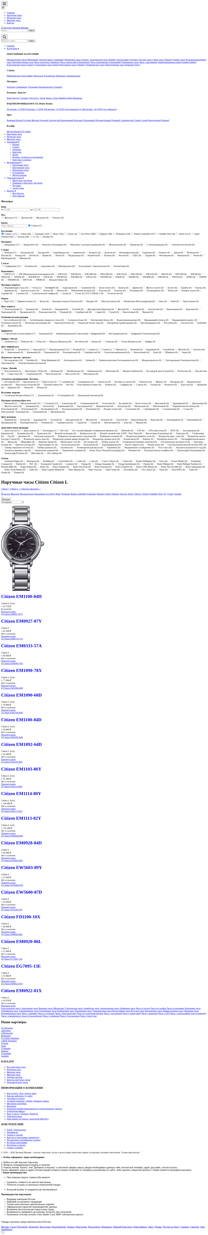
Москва (5, 1227)
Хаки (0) (157, 352)
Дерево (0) (137, 288)
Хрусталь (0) (186, 384)
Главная (10, 12)
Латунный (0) (124, 406)
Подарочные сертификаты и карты (23, 1140)
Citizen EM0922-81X (21, 990)
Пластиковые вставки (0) (89, 384)
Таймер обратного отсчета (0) (19, 447)
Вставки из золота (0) (125, 382)
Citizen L (15, 489)
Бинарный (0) (46, 333)
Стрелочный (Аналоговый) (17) (20, 333)
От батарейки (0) (65, 395)
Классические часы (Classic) (20, 65)
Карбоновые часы (65, 1011)
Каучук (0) (200, 288)
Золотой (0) (48, 406)
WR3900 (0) (106, 277)
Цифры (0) (149, 341)
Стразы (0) (141, 384)
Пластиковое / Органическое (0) (94, 266)
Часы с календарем (132, 1013)
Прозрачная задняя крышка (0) (122, 323)
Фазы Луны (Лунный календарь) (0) (107, 450)
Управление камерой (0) (46, 450)
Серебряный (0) (151, 409)
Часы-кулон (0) (72, 374)
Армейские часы (91, 1008)
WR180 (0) (195, 274)
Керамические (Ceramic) (50, 87)
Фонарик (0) (134, 450)
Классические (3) (13, 371)
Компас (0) (148, 439)
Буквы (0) (96, 341)
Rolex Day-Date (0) (81, 467)
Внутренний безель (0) (101, 320)
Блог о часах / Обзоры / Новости (22, 1114)
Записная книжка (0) (44, 436)
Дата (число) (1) (12, 430)
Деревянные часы (9, 1011)
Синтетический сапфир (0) (44, 293)
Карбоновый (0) (65, 406)
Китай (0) (34, 255)
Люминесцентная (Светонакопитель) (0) (118, 360)
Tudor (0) (193, 469)
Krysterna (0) (30, 266)
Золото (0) (172, 288)
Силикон (24, 98)
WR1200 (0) (136, 274)
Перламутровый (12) (59, 349)
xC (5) (35, 236)
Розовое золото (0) (190, 290)
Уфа (202, 1227)
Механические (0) (117, 244)
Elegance (101, 494)
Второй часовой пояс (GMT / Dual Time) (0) (120, 433)
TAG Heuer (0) (148, 469)
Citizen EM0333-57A (21, 645)
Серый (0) (100, 312)
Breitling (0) (48, 461)
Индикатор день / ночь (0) (171, 436)
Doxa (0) (163, 461)
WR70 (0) (27, 280)
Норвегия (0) (94, 255)
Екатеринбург (59, 1227)
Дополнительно (14, 1116)
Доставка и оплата (16, 1098)
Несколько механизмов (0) (37, 323)
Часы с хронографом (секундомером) (188, 1013)
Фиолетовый (154, 120)
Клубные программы (17, 1142)
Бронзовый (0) (161, 403)
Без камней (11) (12, 382)
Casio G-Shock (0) (110, 461)
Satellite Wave (156, 494)
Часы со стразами (46, 1013)
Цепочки (16, 149)
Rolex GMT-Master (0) (147, 467)
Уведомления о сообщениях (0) (139, 447)
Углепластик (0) (115, 293)
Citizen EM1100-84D (21, 719)
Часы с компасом (149, 1013)
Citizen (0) (127, 461)
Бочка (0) (44, 301)
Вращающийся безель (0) (156, 320)
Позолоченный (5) (13, 309)
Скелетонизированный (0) (117, 352)
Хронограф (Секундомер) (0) (190, 450)
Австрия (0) (43, 252)
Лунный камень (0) (53, 384)
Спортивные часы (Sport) (46, 65)
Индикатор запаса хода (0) (36, 439)
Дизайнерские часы (94, 65)
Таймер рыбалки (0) (47, 447)
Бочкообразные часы (11, 1013)
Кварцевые (40, 494)
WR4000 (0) (148, 277)
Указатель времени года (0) (17, 450)
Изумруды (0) (177, 382)
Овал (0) (162, 301)
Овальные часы (191, 1011)
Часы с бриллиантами (65, 1013)
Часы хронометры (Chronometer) (106, 62)
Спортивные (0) (34, 374)
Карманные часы (130, 62)
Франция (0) (183, 255)
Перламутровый (103, 120)
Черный (165, 120)
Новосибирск (140, 1227)
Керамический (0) (105, 406)
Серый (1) (93, 349)
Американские (73, 76)
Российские (49, 76)
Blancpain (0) (33, 461)
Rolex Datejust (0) (61, 467)
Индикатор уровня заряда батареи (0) (70, 439)
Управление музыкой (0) (73, 450)
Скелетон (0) (187, 323)
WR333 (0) (91, 277)
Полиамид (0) (136, 290)
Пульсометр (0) (91, 445)
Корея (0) (47, 255)
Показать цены (8, 611)
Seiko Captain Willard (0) (53, 469)
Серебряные (21, 87)
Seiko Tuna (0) (95, 469)
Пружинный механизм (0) (90, 395)
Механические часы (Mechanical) (22, 60)
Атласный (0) (108, 403)
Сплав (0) (66, 293)
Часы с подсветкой (113, 1013)
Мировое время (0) (47, 442)
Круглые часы (137, 1011)
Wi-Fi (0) (174, 430)
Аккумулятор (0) (45, 395)
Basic (58, 494)
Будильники (18, 172)
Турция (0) (150, 255)
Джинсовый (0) (199, 403)
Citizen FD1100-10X (20, 916)
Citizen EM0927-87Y (21, 621)
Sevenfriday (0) (130, 469)
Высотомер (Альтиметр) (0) (159, 433)
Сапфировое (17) (12, 266)
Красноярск (94, 1227)
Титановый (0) (39, 412)
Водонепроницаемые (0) (128, 320)
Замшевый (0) (32, 406)
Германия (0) (148, 252)
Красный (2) (39, 349)
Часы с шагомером (148, 62)
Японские (38, 76)
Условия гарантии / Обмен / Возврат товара (28, 1101)
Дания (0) (178, 252)
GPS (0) (141, 430)
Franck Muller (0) (179, 461)
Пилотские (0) (184, 371)
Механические (27, 494)
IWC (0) (33, 464)
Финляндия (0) (166, 255)
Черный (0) (147, 312)
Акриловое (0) (47, 266)
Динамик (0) (24, 436)
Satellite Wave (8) (167, 234)
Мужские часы (14, 18)
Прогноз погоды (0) (25, 445)
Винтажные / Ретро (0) (35, 371)
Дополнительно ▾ (15, 178)
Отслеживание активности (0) (175, 442)
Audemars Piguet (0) (13, 461)
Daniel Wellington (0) (145, 461)
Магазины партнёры (17, 1103)
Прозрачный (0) (27, 312)
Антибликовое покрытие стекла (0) (46, 320)
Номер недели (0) (110, 442)
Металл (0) (62, 290)
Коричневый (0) (174, 309)
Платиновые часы (47, 1011)
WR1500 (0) (181, 274)
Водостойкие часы (121, 1011)
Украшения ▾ (13, 142)
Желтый (36, 120)
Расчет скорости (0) (134, 445)
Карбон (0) (186, 288)
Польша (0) (109, 255)
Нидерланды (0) (76, 255)
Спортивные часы (29, 1008)
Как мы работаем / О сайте (20, 1096)
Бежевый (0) (32, 309)
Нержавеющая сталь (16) (16, 288)
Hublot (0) (21, 464)
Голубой (27, 120)
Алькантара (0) (69, 403)
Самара (184, 1227)
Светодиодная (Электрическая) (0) (182, 360)
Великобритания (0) (129, 252)
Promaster (65, 494)
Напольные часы (20, 170)
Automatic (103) (42, 234)
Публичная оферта (16, 1111)
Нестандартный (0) (118, 333)
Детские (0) (27, 218)
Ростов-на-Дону (171, 1227)
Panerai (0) (148, 464)
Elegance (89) (106, 234)
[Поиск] (4, 36)
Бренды (10, 23)
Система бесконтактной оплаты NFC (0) (186, 445)
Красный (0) (192, 309)
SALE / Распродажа (16, 1130)
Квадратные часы (153, 1011)
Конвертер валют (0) (167, 439)
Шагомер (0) (37, 453)
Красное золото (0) (30, 290)
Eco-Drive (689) (88, 234)
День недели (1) (31, 430)
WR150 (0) (166, 274)
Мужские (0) (42, 218)
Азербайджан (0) (61, 252)
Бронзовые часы (193, 1008)
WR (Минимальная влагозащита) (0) (36, 274)
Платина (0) (120, 290)
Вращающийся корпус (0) (185, 320)
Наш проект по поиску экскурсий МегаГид (28, 1119)
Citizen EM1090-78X (21, 670)
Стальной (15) (51, 403)
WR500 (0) (163, 277)
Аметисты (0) (104, 382)
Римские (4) (26, 341)
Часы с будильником (70, 1016)
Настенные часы (20, 165)
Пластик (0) (104, 290)
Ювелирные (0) (90, 374)
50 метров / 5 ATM (34, 109)
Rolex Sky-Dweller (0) (171, 467)
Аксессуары (18, 188)
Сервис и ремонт (15, 1147)
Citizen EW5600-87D (21, 892)
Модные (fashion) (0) (132, 371)
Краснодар (81, 1227)
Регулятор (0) (170, 323)
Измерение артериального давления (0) (77, 436)
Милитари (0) (112, 371)
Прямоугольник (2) (27, 301)
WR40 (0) (120, 277)
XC (165, 494)
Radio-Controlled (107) (145, 234)
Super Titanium (112, 494)
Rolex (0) (44, 467)
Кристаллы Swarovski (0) (27, 384)
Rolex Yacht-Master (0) (15, 469)
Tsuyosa (123, 494)
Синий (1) (106, 349)
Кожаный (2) (10, 403)
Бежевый (11, 120)
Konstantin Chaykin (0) (51, 464)
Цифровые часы (127, 1008)
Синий (144, 120)
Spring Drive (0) (31, 244)
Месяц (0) (12, 442)
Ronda (17, 131)
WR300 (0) (61, 277)
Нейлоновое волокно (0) (83, 290)
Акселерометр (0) (191, 430)
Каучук (15, 98)
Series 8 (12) (184, 234)
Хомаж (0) (18, 472)
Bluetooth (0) (127, 430)
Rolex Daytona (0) (103, 467)
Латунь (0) (48, 290)
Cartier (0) (81, 461)
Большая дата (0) (25, 433)
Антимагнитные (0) (77, 320)
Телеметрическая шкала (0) (89, 447)
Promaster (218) (123, 234)
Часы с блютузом (88, 1016)
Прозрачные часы (83, 1011)
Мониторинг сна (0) (70, 442)
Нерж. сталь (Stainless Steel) (59, 98)
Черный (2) (121, 349)
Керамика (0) (11, 290)
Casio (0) (93, 461)
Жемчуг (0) (161, 382)
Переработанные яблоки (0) (186, 406)
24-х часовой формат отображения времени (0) (95, 430)
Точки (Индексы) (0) (131, 341)
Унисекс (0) (58, 218)
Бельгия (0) (110, 252)
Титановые (33, 87)
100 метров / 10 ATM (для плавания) (61, 109)
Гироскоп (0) (182, 433)
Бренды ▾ (11, 191)
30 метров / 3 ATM (16, 109)
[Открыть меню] (4, 3)
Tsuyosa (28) (23, 236)
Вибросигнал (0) (88, 433)
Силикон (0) (22, 293)
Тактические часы (74, 1008)
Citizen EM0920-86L (21, 941)
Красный (78, 120)
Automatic (91, 494)
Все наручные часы (16, 1067)
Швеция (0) (25, 258)
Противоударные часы (23, 62)
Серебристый (127, 120)
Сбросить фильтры (30, 489)
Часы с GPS (164, 1013)
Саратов (194, 1227)
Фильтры (6, 499)
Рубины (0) (110, 384)
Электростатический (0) (183, 244)
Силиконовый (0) (171, 409)
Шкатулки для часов (22, 180)
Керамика (77, 98)
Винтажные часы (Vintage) (72, 65)
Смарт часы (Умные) (162, 60)
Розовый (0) (65, 312)
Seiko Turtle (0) (112, 469)
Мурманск (106, 1227)
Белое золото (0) (106, 288)
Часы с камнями (29, 1013)
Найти (31, 30)
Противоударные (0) (150, 323)
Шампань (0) (171, 352)
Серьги (15, 147)
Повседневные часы (115, 65)
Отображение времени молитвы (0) (139, 442)
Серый (137, 120)
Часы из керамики (175, 1008)
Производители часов (17, 1082)
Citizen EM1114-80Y (21, 793)
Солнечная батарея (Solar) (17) (19, 395)
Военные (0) (56, 371)
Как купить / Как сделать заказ (21, 1093)
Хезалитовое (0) (121, 266)
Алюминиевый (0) (89, 403)
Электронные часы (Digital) (102, 60)
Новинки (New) (132, 65)
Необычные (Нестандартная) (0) (139, 301)
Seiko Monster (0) (76, 469)
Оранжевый (89, 120)
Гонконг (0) (164, 252)
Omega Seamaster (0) (104, 464)
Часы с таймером (51, 1016)
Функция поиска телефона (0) (159, 450)
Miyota (10, 131)
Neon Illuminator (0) (50, 360)
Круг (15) (9, 301)
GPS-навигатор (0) (157, 430)
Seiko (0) (33, 469)
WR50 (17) (9, 274)
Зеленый (44, 120)
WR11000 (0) (106, 274)
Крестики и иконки (21, 160)
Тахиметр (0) (66, 447)
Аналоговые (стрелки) (127, 60)
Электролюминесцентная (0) (32, 363)
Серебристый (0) (83, 312)
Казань (70, 1227)
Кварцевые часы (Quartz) (77, 60)
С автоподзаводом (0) (157, 244)
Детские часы (145, 60)
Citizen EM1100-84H (21, 596)
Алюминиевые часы (28, 1011)
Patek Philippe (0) (165, 464)
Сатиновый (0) (132, 409)
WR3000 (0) (76, 277)
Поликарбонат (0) (155, 290)
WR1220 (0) (151, 274)
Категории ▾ (13, 48)
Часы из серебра (158, 1008)
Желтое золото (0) (155, 288)
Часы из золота (143, 1008)
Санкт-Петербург (19, 1227)
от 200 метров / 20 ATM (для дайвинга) (98, 109)
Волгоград (45, 1227)
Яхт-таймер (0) (54, 453)
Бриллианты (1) (31, 382)
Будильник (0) (44, 433)
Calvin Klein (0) (65, 461)
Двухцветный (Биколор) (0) (100, 309)
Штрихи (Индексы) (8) (60, 341)
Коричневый (67, 120)
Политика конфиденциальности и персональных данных (34, 1108)
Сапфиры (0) (126, 384)
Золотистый (55, 120)
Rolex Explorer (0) (124, 467)
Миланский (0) (141, 406)
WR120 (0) (121, 274)
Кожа (9, 98)
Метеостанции (19, 175)
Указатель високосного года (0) (190, 447)
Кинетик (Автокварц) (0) (54, 244)
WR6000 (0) (13, 280)
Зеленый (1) (23, 349)
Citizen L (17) (11, 234)
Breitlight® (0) (52, 288)
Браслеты (17, 152)
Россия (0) (123, 255)
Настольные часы (20, 167)
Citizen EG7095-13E (21, 966)
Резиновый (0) (92, 409)
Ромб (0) (174, 301)
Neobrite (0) (32, 360)
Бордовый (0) (62, 309)
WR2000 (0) (34, 277)
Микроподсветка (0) (151, 360)
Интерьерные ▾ (14, 162)
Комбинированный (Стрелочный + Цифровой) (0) (80, 333)
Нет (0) (70, 384)
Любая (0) (90, 360)
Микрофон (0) (27, 442)
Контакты (11, 1106)
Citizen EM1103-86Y (21, 769)
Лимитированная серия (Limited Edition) (177, 62)
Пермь (158, 1227)
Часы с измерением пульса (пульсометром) (21, 1016)
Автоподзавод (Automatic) (51, 60)
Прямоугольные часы (173, 1011)
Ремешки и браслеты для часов (27, 183)
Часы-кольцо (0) (53, 374)
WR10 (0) (62, 274)
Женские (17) (11, 218)
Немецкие (61, 76)
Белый (19, 120)
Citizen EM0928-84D (21, 842)
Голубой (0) (78, 309)
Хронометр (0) (14, 325)
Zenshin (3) (47, 236)
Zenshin (177, 494)
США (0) (137, 255)
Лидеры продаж (14, 1077)
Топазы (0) (155, 384)
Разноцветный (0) (47, 312)
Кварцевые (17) (12, 244)
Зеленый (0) (138, 309)
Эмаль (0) (28, 387)
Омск (151, 1227)
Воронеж (33, 1227)
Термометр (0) (113, 447)
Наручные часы (14, 15)
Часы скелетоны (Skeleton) (47, 62)
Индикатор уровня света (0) (106, 439)
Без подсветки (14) (13, 360)
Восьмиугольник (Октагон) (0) (67, 301)
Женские (15, 494)
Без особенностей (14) (15, 320)
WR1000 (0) (90, 274)
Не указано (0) (90, 442)
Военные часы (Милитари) (51, 1008)
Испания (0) (192, 252)
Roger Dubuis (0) (28, 467)
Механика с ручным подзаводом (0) (87, 244)
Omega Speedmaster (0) (128, 464)
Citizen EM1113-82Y (21, 818)
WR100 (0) (76, 274)
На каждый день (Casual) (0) (160, 371)
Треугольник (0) (190, 301)
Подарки (16, 185)
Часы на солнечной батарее (90, 1013)
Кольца (15, 144)
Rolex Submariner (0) (195, 467)
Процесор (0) (136, 244)
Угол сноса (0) (164, 447)
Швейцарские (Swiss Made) (20, 76)
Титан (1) (37, 288)
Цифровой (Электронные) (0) (145, 333)
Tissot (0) (163, 469)
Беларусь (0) (94, 252)
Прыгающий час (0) (48, 445)
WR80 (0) (40, 280)
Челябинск (6, 1229)
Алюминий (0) (88, 288)
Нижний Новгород (122, 1227)
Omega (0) (86, 464)
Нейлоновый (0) (160, 406)
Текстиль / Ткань (37, 98)
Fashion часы (179, 60)
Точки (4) (41, 341)
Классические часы (10, 1008)
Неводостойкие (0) (57, 280)
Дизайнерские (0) (75, 371)
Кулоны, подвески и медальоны (27, 157)
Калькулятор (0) (131, 439)
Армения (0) (78, 252)
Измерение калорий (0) (111, 436)
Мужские (5, 494)
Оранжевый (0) (52, 352)
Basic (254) (58, 234)
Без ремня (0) (125, 403)
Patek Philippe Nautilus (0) (189, 464)
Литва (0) (60, 255)
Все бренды (18, 193)
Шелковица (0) (57, 412)
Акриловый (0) (70, 288)
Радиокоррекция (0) (111, 445)
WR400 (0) (133, 277)
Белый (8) (9, 349)
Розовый (116, 120)
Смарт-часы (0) (15, 374)
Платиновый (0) (29, 409)
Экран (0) (186, 352)
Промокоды (12, 1132)
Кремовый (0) (33, 352)
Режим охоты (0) (155, 445)
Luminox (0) (71, 464)
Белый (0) (46, 309)
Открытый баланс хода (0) (90, 323)
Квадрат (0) (92, 301)
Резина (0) (172, 290)
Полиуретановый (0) (71, 409)
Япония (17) (10, 252)
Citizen (5, 489)
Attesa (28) (25, 234)
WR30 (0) (48, 277)
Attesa (130, 494)
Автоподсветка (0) (72, 360)
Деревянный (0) (180, 403)
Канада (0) (20, 255)
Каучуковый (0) (85, 406)
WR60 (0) (191, 277)
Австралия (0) (27, 252)
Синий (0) (114, 312)
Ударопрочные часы (102, 1011)
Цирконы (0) (13, 387)
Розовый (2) (78, 349)
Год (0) (11, 436)
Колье (15, 154)
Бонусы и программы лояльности (23, 1137)
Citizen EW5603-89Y (21, 867)
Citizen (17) (36, 225)
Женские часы (14, 20)
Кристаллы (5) (49, 382)
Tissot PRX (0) (178, 469)
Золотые (11, 87)
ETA (22, 131)
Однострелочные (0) (64, 323)
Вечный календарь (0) (65, 433)
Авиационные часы (109, 1008)
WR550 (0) (177, 277)
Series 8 (146, 494)
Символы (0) (111, 341)
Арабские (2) (11, 341)
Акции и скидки (15, 1135)
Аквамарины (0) (85, 382)
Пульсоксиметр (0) (70, 445)
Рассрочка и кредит (16, 1145)
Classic (170, 494)
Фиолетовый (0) (130, 312)
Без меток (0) (81, 341)
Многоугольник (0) (110, 301)
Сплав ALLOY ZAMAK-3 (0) (89, 293)
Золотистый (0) (155, 309)
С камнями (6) (67, 382)
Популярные (18, 196)
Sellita (28, 131)
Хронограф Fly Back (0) (16, 453)
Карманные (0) (94, 371)
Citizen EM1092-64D (21, 744)
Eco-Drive (50, 494)
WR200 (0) (19, 277)
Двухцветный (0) (74, 420)
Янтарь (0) (41, 387)
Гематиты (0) (145, 382)
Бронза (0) (123, 288)
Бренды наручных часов (18, 1080)
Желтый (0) (123, 309)
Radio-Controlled (78, 494)
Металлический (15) (30, 403)
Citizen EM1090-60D (21, 695)
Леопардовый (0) (175, 420)
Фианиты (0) (170, 384)
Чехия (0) (198, 255)
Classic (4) (72, 234)
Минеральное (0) (66, 266)
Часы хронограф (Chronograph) (75, 62)
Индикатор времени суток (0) (140, 436)
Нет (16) (64, 430)
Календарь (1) (49, 430)
